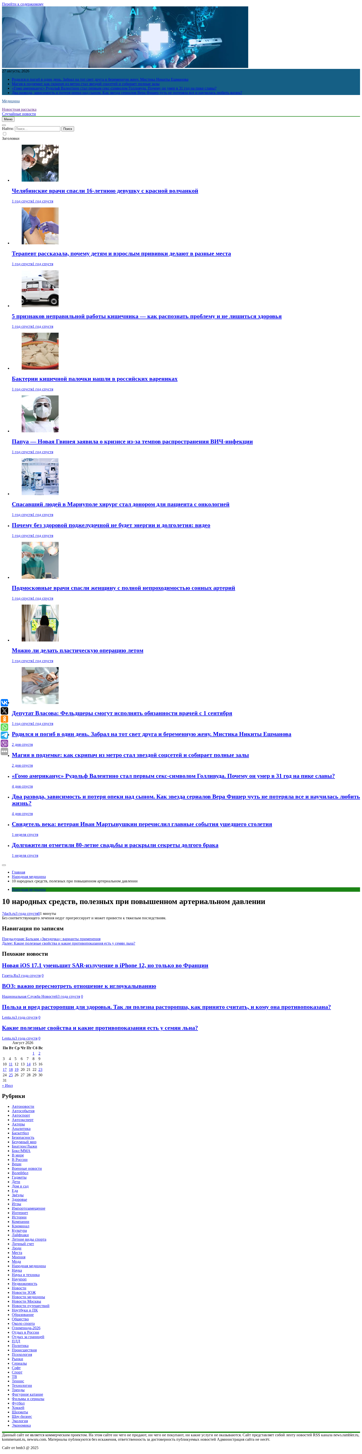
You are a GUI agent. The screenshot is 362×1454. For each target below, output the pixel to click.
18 (11, 1069)
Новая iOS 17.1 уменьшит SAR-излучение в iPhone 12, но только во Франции (105, 965)
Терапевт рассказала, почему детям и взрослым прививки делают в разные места (121, 253)
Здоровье (19, 1199)
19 (16, 1069)
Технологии (22, 1385)
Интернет (20, 1213)
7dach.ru (9, 913)
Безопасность (23, 1137)
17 (5, 1069)
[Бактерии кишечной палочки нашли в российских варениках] (40, 368)
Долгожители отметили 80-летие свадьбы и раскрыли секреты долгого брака (115, 845)
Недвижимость (24, 1284)
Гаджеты (19, 1177)
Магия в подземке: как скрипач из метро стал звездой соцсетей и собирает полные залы (86, 84)
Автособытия (23, 1111)
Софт (16, 1368)
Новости (19, 1288)
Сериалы (19, 1363)
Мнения (18, 1257)
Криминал (20, 1226)
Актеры (18, 1124)
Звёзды (18, 1195)
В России (20, 1159)
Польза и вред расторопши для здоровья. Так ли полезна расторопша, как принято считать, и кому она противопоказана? (166, 1007)
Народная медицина (29, 889)
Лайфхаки (20, 1235)
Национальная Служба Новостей (30, 996)
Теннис (18, 1381)
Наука (17, 1270)
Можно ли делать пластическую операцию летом (77, 650)
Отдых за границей (28, 1337)
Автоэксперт (22, 1120)
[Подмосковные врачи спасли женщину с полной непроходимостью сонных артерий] (40, 577)
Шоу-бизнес (22, 1416)
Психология (22, 1354)
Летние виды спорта (29, 1239)
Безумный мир (24, 1142)
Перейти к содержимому (23, 4)
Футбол (18, 1403)
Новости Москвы (26, 1301)
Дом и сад (20, 1186)
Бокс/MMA (21, 1151)
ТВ (14, 1377)
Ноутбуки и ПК (25, 1310)
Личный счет (23, 1244)
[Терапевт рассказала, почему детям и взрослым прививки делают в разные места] (40, 243)
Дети (16, 1182)
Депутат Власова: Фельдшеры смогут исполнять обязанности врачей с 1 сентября (122, 713)
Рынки (17, 1359)
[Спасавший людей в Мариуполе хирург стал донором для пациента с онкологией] (40, 494)
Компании (20, 1221)
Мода (16, 1261)
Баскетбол (20, 1133)
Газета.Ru (10, 975)
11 (11, 1064)
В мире (18, 1155)
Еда (15, 1190)
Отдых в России (25, 1332)
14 (29, 1064)
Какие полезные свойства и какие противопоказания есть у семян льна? (100, 1028)
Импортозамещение (28, 1208)
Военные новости (27, 1168)
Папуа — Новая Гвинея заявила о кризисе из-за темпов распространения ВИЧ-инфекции (132, 441)
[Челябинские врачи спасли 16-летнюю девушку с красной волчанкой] (40, 180)
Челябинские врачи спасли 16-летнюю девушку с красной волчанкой (105, 191)
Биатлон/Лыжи (24, 1146)
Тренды (18, 1390)
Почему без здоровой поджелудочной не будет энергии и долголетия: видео (111, 525)
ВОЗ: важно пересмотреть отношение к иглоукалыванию (79, 986)
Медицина (11, 101)
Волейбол (20, 1173)
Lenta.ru (8, 1017)
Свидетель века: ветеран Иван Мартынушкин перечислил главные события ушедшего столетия (142, 824)
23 (40, 1069)
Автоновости (23, 1106)
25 (11, 1075)
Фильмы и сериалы (28, 1399)
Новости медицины (28, 1297)
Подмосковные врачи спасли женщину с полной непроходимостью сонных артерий (123, 588)
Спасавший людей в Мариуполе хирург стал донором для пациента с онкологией (121, 504)
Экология (20, 1421)
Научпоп (19, 1279)
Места (17, 1253)
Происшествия (24, 1350)
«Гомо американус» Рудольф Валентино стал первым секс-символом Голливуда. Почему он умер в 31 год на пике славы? (114, 88)
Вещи (16, 1164)
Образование (23, 1315)
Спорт (17, 1372)
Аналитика (21, 1128)
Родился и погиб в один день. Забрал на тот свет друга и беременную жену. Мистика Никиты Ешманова (100, 79)
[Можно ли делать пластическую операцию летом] (40, 640)
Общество (20, 1319)
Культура (19, 1230)
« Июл (7, 1085)
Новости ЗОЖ (24, 1292)
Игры (16, 1204)
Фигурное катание (27, 1394)
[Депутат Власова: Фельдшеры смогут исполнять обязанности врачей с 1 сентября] (40, 703)
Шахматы (20, 1412)
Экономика (21, 1425)
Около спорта (23, 1323)
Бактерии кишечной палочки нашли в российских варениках (95, 378)
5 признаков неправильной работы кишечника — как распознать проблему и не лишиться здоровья (147, 316)
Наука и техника (26, 1275)
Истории (19, 1217)
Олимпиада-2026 (26, 1328)
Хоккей (18, 1408)
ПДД (16, 1341)
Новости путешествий (30, 1306)
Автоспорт (21, 1115)
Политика (20, 1346)
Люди (16, 1248)
